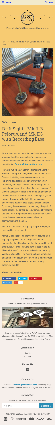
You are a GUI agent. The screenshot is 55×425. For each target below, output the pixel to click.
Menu (8, 2)
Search (28, 353)
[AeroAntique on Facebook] (27, 370)
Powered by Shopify (41, 413)
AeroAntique (26, 413)
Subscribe (46, 405)
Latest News (27, 298)
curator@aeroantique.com (25, 384)
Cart (51, 2)
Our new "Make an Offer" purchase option (27, 304)
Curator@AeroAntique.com (28, 164)
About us (27, 356)
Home (4, 42)
